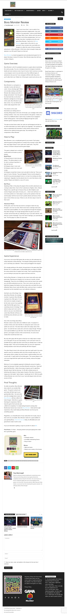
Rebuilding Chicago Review (57, 173)
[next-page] (41, 514)
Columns (50, 10)
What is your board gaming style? (57, 195)
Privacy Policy (28, 587)
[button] (62, 12)
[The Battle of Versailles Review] (36, 521)
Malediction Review (22, 526)
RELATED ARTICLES (9, 514)
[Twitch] (15, 597)
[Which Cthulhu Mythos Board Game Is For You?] (48, 217)
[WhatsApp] (17, 467)
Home (5, 17)
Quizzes (39, 10)
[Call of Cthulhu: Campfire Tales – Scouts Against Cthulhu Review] (10, 521)
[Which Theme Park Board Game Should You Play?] (48, 224)
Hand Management (34, 460)
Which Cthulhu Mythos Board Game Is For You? (57, 217)
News (43, 10)
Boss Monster (7, 55)
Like (61, 27)
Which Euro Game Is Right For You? (57, 202)
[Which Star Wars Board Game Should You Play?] (48, 210)
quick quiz (56, 99)
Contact (7, 14)
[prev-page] (39, 514)
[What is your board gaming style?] (48, 196)
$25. (36, 425)
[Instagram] (9, 597)
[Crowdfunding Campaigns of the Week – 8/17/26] (48, 181)
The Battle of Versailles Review (36, 527)
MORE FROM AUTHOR (20, 514)
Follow (60, 31)
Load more (53, 186)
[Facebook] (5, 467)
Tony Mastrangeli (9, 25)
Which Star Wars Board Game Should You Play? (57, 210)
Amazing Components (12, 460)
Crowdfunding (30, 10)
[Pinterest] (13, 467)
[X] (9, 467)
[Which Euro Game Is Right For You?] (48, 203)
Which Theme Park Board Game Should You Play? (57, 224)
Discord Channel (56, 119)
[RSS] (12, 597)
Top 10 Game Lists (19, 10)
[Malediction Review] (23, 521)
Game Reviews (8, 10)
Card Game (20, 460)
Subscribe (59, 45)
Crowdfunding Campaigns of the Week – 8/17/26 (57, 181)
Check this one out (19, 419)
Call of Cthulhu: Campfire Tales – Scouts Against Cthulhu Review (10, 529)
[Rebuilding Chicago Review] (48, 174)
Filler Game (26, 460)
